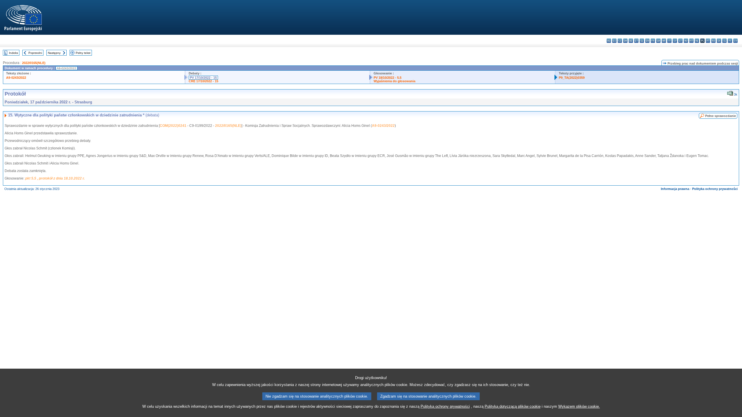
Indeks (13, 52)
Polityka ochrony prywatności (715, 189)
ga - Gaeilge (658, 41)
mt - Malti (691, 41)
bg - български (609, 41)
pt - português (708, 41)
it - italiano (669, 41)
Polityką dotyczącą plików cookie (513, 406)
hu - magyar (686, 41)
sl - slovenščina (724, 41)
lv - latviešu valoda (675, 41)
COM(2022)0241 (173, 126)
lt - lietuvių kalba (680, 41)
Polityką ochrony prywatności (445, 406)
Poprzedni (35, 52)
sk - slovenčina (719, 41)
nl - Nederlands (697, 41)
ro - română (713, 41)
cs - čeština (620, 41)
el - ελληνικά (642, 41)
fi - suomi (730, 41)
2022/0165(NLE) (34, 63)
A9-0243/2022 (16, 77)
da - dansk (625, 41)
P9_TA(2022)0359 (572, 77)
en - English (647, 41)
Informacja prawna (675, 189)
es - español (614, 41)
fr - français (653, 41)
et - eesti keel (636, 41)
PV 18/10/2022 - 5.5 (387, 77)
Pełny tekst (83, 52)
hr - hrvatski (664, 41)
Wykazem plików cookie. (579, 406)
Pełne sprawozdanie (720, 116)
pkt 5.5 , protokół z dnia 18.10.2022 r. (55, 178)
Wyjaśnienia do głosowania (394, 81)
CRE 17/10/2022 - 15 (203, 81)
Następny (54, 52)
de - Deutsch (631, 41)
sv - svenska (735, 41)
